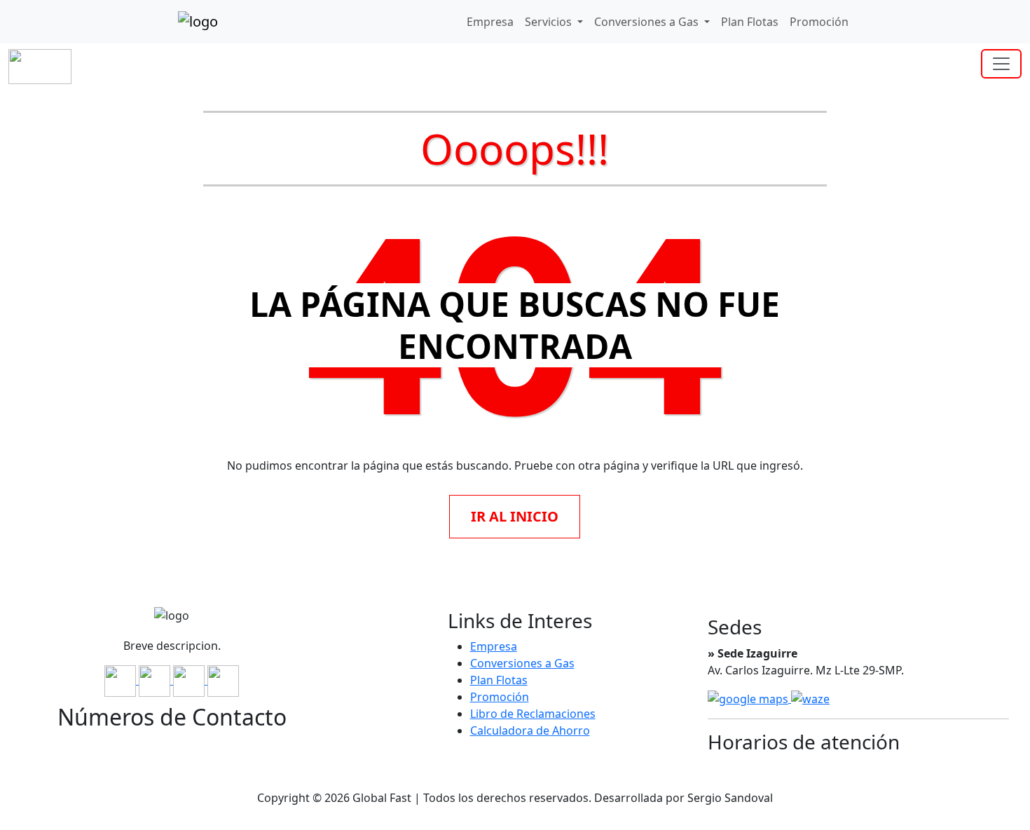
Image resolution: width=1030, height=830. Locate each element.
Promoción (819, 21)
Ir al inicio (514, 516)
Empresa (490, 21)
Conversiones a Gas (522, 663)
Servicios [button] (550, 21)
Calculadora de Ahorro (530, 730)
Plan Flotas (749, 21)
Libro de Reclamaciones (533, 713)
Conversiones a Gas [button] (647, 21)
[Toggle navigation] (1001, 64)
